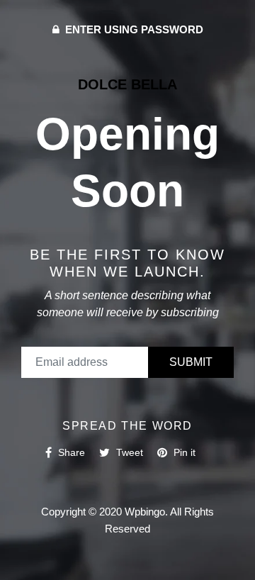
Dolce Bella (127, 84)
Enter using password (132, 29)
